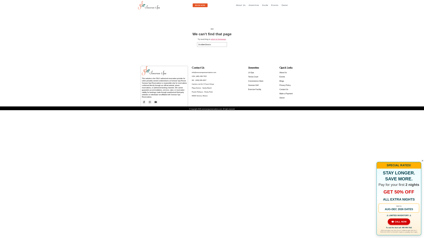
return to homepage (218, 39)
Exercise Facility (254, 89)
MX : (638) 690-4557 (199, 80)
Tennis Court (253, 77)
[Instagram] (150, 102)
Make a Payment (286, 94)
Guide (265, 5)
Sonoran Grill (253, 85)
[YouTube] (156, 102)
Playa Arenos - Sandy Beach (202, 88)
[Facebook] (144, 102)
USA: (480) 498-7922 (199, 76)
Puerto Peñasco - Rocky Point (202, 92)
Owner (285, 5)
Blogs (281, 81)
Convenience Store (255, 81)
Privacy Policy (285, 85)
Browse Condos (204, 45)
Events (275, 5)
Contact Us (283, 89)
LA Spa (251, 72)
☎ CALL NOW (399, 221)
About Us (241, 5)
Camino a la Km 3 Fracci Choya (203, 84)
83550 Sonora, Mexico (200, 96)
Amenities (254, 5)
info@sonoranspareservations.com (204, 72)
